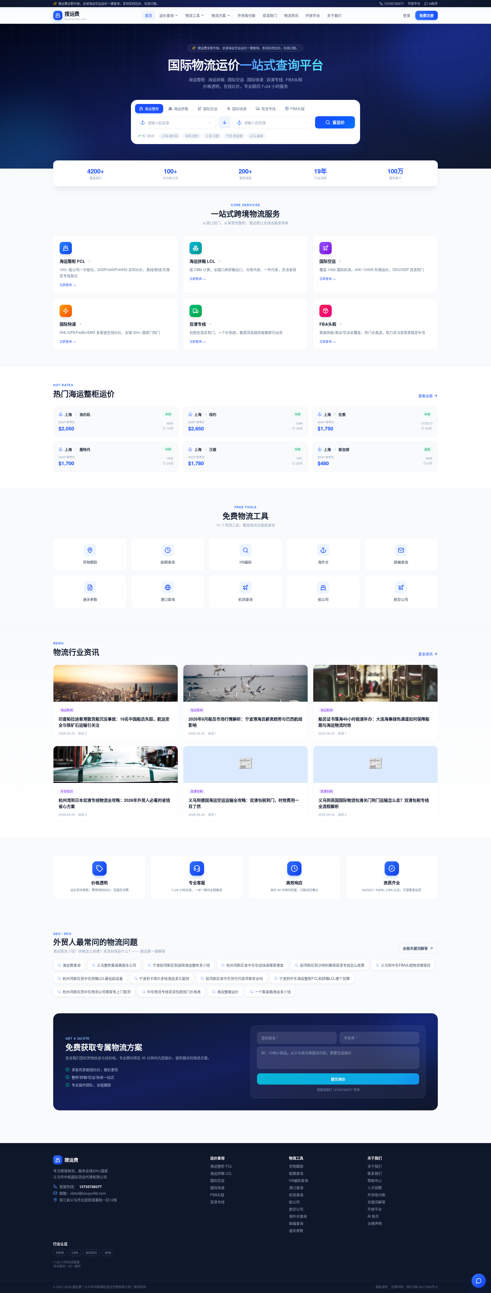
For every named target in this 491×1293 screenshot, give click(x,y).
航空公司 (296, 1209)
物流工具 (192, 15)
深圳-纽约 (191, 136)
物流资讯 (291, 15)
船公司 (294, 1201)
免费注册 (426, 15)
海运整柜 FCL (221, 1166)
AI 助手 (373, 1216)
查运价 (338, 122)
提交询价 (338, 1079)
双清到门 (270, 15)
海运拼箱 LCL (221, 1173)
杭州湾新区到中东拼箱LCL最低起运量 (93, 978)
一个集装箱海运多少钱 (273, 991)
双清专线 (268, 108)
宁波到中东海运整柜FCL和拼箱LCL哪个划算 (314, 978)
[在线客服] (479, 1281)
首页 (148, 15)
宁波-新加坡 (234, 136)
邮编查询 (296, 1223)
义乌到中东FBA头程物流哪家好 (406, 965)
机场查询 (296, 1194)
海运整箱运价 (228, 991)
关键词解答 (376, 1201)
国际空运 (210, 108)
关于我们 (334, 15)
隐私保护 (382, 1287)
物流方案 (218, 15)
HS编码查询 (298, 1180)
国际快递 (239, 108)
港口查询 (296, 1187)
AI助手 (433, 4)
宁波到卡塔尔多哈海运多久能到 (164, 978)
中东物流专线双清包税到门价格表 (174, 991)
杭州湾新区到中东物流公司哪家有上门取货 (97, 991)
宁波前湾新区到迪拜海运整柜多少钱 (181, 965)
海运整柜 (152, 108)
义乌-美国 (256, 136)
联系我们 (374, 1173)
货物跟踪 (296, 1166)
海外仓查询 (298, 1216)
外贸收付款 (246, 15)
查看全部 (425, 395)
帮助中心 (374, 1180)
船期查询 (296, 1173)
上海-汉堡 (212, 136)
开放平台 (414, 4)
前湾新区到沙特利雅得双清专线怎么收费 (332, 965)
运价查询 (166, 15)
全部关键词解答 (415, 948)
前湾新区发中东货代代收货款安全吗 (234, 978)
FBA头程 (298, 108)
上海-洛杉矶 (170, 136)
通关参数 (296, 1230)
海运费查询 (72, 965)
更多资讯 (425, 653)
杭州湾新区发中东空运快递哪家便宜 (255, 965)
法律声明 (374, 1223)
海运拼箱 (181, 108)
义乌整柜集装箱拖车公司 (116, 965)
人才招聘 (374, 1187)
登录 (406, 15)
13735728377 (394, 4)
